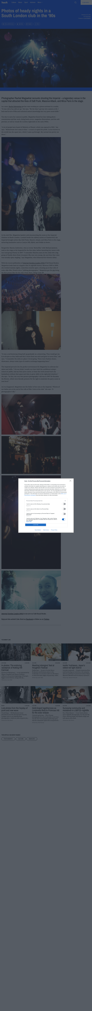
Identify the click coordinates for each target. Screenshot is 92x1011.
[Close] (71, 481)
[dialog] (46, 505)
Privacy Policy (54, 530)
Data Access (46, 530)
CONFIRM (35, 524)
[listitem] (46, 501)
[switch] (64, 504)
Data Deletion (38, 530)
